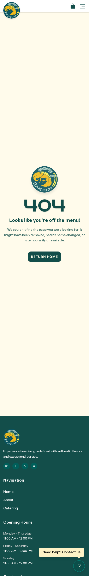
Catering (10, 508)
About (8, 500)
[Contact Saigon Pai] (79, 566)
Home (8, 492)
